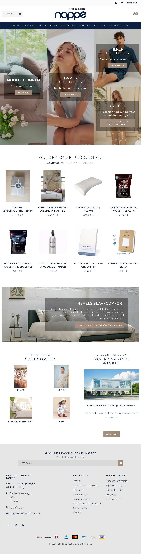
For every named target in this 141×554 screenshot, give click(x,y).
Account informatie (116, 481)
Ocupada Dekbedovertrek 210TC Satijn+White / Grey (17, 210)
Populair (87, 163)
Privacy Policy (80, 494)
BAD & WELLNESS (118, 25)
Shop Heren (117, 65)
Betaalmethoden (82, 499)
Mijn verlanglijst (114, 490)
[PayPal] (93, 537)
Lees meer (111, 434)
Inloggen (132, 3)
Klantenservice (81, 508)
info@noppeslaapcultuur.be (25, 513)
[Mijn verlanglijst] (122, 3)
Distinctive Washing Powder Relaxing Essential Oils (123, 210)
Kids (52, 25)
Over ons (78, 481)
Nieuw (73, 163)
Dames (27, 25)
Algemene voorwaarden (86, 485)
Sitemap (77, 512)
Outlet (98, 25)
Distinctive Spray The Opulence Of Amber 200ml (52, 266)
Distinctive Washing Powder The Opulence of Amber (18, 266)
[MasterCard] (75, 537)
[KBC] (66, 537)
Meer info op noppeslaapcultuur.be (100, 325)
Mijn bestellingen (115, 485)
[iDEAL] (57, 537)
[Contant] (48, 537)
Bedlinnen (67, 25)
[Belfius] (39, 537)
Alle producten (114, 499)
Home (16, 25)
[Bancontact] (84, 537)
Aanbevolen (55, 163)
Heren (40, 25)
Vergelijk (110, 494)
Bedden (84, 25)
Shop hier (23, 92)
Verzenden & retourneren (87, 503)
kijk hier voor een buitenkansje (117, 123)
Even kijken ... (70, 94)
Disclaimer (78, 490)
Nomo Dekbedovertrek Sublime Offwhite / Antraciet (53, 210)
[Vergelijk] (116, 3)
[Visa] (101, 537)
